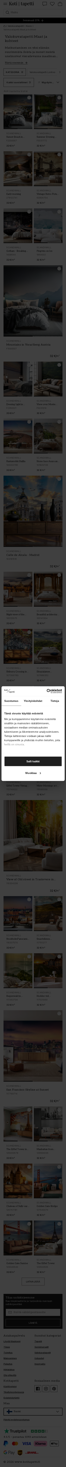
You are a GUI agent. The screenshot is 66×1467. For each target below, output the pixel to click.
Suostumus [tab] (11, 700)
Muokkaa (31, 772)
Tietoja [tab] (55, 700)
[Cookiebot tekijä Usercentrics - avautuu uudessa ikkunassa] (47, 691)
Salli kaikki (33, 761)
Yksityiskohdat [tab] (33, 700)
